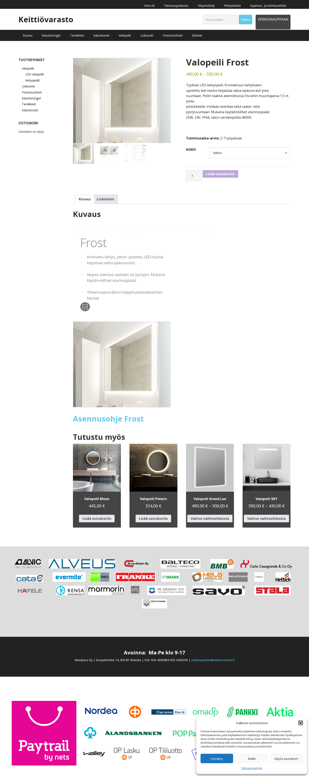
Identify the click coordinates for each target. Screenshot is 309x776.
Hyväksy (217, 758)
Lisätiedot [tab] (105, 199)
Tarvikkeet (29, 104)
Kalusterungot (31, 98)
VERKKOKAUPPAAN (273, 19)
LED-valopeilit (34, 74)
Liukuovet (28, 86)
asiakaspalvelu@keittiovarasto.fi (212, 660)
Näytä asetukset (286, 758)
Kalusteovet (30, 110)
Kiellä (251, 758)
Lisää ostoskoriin (220, 174)
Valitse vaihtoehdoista (210, 518)
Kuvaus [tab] (85, 199)
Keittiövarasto (45, 19)
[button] (300, 723)
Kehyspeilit (32, 80)
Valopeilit (28, 68)
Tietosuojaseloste (251, 768)
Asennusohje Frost (108, 419)
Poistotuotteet (32, 92)
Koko (191, 149)
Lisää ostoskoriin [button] (96, 518)
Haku (245, 19)
